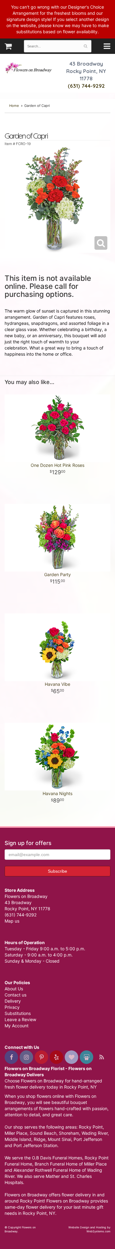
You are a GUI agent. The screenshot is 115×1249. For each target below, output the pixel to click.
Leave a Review (20, 1019)
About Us (14, 988)
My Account (17, 1025)
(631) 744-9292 (86, 86)
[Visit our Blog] (101, 1057)
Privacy (12, 1007)
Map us (12, 921)
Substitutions (18, 1013)
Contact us (15, 994)
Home (14, 105)
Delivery (13, 1001)
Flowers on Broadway (29, 68)
